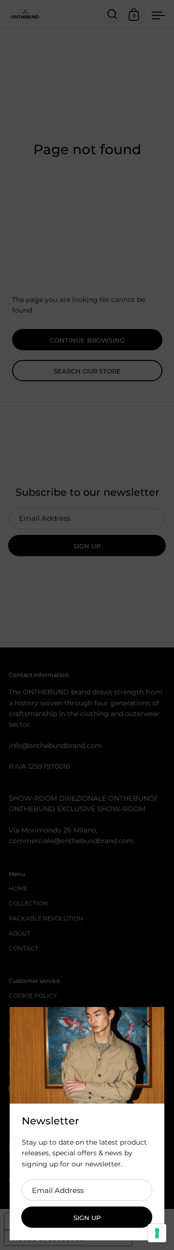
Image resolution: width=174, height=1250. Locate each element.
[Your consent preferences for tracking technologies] (157, 1233)
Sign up (87, 1217)
